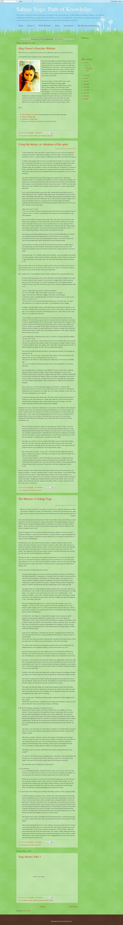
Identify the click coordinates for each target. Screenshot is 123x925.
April (87, 65)
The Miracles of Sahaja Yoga (35, 499)
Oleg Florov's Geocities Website (36, 48)
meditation (25, 900)
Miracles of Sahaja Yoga (28, 117)
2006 (85, 93)
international (25, 845)
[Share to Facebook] (51, 133)
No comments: (39, 897)
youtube (51, 900)
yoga (40, 900)
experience (25, 136)
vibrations (32, 490)
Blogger (70, 921)
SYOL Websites (45, 25)
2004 (85, 99)
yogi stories (50, 136)
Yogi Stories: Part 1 (29, 856)
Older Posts (73, 906)
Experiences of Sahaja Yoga (29, 119)
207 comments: (39, 487)
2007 (85, 90)
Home (21, 25)
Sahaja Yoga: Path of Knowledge (54, 9)
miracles (31, 136)
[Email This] (46, 133)
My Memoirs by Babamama (88, 25)
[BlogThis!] (48, 133)
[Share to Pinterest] (53, 133)
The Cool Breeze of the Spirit (30, 114)
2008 (85, 87)
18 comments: (38, 842)
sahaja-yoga (37, 136)
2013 (85, 63)
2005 (85, 96)
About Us (31, 25)
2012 (85, 75)
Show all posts (59, 39)
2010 (85, 81)
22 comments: (38, 133)
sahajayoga (44, 136)
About (57, 25)
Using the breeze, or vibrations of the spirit (43, 144)
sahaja (30, 900)
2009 (85, 84)
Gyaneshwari (69, 25)
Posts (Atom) (27, 911)
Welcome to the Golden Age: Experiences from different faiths (39, 121)
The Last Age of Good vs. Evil (89, 69)
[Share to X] (50, 133)
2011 (85, 78)
